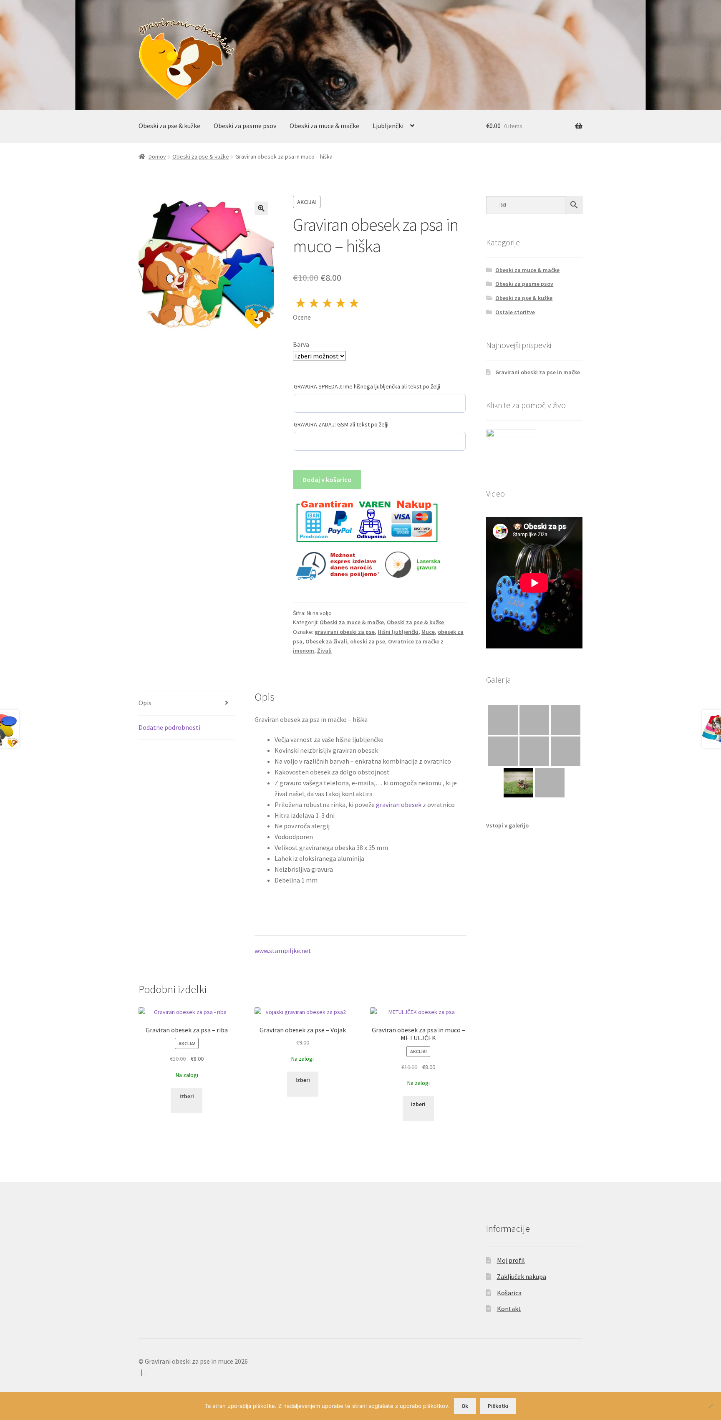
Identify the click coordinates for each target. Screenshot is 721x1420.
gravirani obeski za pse (345, 632)
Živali (324, 650)
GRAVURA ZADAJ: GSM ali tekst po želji (341, 424)
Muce (428, 632)
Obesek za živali (326, 641)
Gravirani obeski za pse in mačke (537, 372)
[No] (710, 1406)
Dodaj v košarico (327, 479)
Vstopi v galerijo (507, 825)
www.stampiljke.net (283, 950)
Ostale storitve (515, 312)
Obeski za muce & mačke (324, 125)
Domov (157, 156)
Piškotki (498, 1406)
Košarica (509, 1293)
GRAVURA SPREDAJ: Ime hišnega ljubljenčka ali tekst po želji (367, 386)
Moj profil (511, 1260)
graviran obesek (398, 804)
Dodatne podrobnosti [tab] (169, 727)
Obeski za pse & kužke (169, 125)
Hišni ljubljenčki (398, 632)
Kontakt (509, 1308)
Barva (301, 344)
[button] (261, 208)
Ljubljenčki (388, 125)
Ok (464, 1406)
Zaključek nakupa (521, 1276)
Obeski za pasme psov (245, 125)
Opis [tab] (145, 703)
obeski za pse (367, 641)
